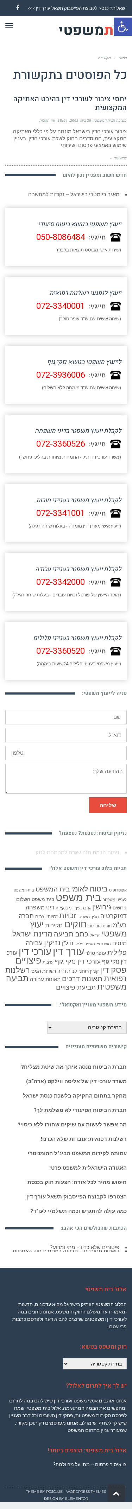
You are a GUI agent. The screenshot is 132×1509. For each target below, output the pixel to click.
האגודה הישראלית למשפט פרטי (88, 1168)
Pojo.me (54, 1495)
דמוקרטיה (113, 916)
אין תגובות (47, 120)
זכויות (67, 915)
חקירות (54, 925)
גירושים (120, 907)
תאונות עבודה (45, 979)
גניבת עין (83, 908)
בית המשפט (53, 889)
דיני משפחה (40, 907)
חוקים (75, 924)
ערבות (48, 962)
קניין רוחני (88, 971)
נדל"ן (67, 943)
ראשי (123, 58)
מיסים (119, 943)
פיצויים (28, 960)
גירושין (101, 907)
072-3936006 (60, 375)
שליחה (108, 805)
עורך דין (68, 951)
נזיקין (52, 942)
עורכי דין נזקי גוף (78, 961)
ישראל (95, 935)
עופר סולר (96, 953)
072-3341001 (60, 513)
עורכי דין (35, 951)
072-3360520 (60, 651)
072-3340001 (60, 306)
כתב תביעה (71, 934)
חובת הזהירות (100, 926)
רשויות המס (43, 971)
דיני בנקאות (65, 908)
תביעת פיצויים (76, 987)
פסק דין (113, 970)
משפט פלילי (85, 944)
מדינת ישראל (32, 934)
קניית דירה (67, 971)
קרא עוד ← (118, 158)
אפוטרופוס (118, 890)
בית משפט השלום (35, 899)
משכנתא (103, 944)
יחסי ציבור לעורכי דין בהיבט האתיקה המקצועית (70, 103)
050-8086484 (60, 237)
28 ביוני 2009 (80, 120)
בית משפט (78, 897)
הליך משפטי (88, 916)
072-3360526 (60, 444)
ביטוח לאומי (89, 888)
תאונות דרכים (82, 979)
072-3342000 (60, 582)
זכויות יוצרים (46, 916)
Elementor (76, 1502)
